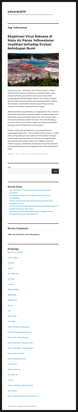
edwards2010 (17, 11)
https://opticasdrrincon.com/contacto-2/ (23, 396)
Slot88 (10, 268)
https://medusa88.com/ (17, 359)
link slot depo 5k (14, 369)
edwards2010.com (14, 90)
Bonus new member (15, 252)
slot (9, 311)
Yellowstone (44, 154)
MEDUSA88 (12, 295)
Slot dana (11, 279)
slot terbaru (12, 391)
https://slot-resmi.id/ (16, 353)
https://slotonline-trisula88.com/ (20, 348)
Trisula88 (11, 321)
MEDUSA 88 (12, 300)
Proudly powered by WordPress (26, 406)
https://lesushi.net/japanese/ (19, 327)
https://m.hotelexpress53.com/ (19, 332)
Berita (18, 154)
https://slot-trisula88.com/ (18, 337)
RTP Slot (11, 263)
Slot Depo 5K (13, 375)
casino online (13, 258)
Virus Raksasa (35, 154)
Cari (9, 167)
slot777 (10, 380)
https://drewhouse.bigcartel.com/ (20, 385)
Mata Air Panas (26, 154)
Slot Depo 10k (13, 274)
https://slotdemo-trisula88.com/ (20, 343)
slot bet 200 (12, 364)
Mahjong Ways (13, 290)
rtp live (10, 305)
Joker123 (11, 284)
